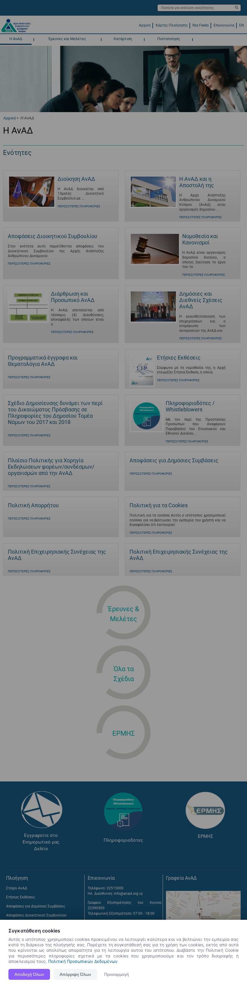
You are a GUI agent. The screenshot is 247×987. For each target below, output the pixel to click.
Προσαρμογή (116, 974)
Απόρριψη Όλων (75, 974)
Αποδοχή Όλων (29, 974)
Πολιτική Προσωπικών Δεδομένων (82, 961)
